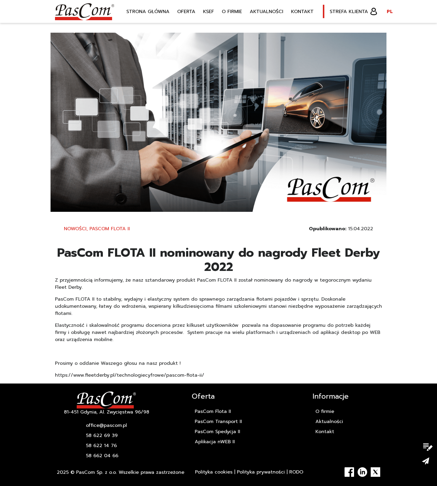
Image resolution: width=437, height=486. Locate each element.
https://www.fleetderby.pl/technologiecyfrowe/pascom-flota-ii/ (129, 375)
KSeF (208, 11)
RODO (296, 472)
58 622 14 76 (101, 445)
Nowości (75, 228)
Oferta (186, 11)
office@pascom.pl (106, 425)
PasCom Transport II (218, 421)
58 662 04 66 (102, 455)
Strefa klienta (349, 11)
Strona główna (147, 11)
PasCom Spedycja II (217, 431)
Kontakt (302, 11)
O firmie (232, 11)
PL (390, 11)
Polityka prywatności (261, 472)
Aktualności (266, 11)
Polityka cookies (213, 472)
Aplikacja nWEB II (215, 441)
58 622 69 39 (102, 435)
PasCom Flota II (109, 228)
